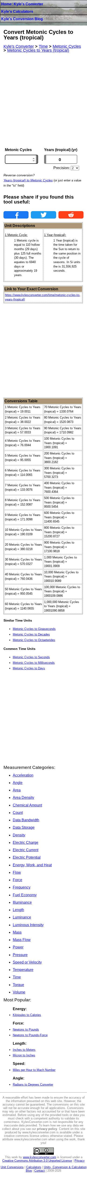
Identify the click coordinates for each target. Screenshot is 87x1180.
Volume (19, 992)
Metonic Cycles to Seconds (31, 657)
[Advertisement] (43, 100)
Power (18, 947)
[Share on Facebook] (16, 215)
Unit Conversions (12, 1167)
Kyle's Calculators (17, 11)
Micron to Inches (24, 1055)
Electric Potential (27, 857)
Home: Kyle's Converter (22, 4)
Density (19, 835)
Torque (18, 985)
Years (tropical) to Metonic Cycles (28, 180)
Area (17, 790)
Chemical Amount (27, 805)
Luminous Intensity (28, 925)
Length (18, 910)
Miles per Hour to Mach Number (34, 1070)
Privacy (79, 1160)
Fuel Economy (25, 895)
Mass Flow (22, 940)
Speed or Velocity (27, 962)
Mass (17, 932)
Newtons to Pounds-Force (30, 1035)
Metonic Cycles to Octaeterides (34, 640)
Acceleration (23, 775)
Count (18, 813)
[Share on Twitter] (43, 215)
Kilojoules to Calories (27, 1015)
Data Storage (24, 827)
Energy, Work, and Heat (32, 865)
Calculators (33, 1167)
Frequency (21, 887)
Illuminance (22, 902)
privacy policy (47, 1129)
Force (17, 880)
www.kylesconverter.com (39, 1157)
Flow (17, 872)
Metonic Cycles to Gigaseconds (34, 629)
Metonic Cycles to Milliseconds (34, 662)
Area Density (23, 798)
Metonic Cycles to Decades (31, 634)
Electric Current (25, 850)
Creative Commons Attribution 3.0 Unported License (37, 1160)
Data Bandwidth (26, 820)
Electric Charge (25, 843)
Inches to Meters (24, 1049)
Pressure (20, 955)
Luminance (22, 917)
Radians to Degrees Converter (33, 1084)
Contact (39, 1170)
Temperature (23, 970)
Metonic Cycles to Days (29, 668)
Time (17, 977)
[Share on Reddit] (71, 215)
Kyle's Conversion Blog (22, 19)
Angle (18, 783)
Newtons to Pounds (26, 1029)
